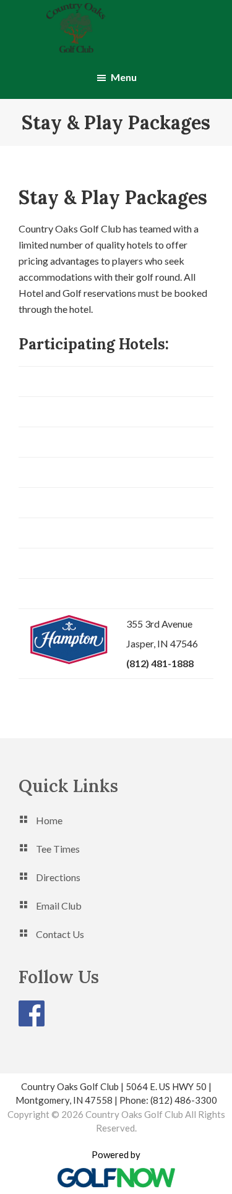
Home (49, 820)
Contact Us (60, 934)
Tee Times (58, 849)
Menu (124, 77)
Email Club (59, 905)
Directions (58, 877)
